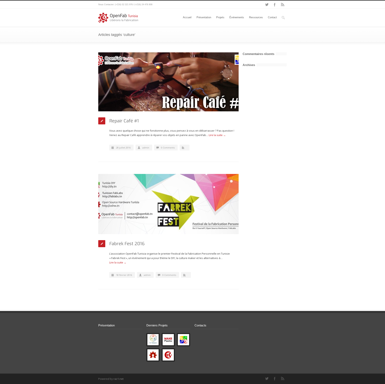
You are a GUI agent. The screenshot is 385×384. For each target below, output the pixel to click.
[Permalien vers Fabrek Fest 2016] (168, 204)
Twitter (267, 5)
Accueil (187, 17)
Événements (236, 17)
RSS (283, 5)
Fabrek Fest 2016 (127, 244)
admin (145, 147)
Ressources (256, 17)
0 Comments (168, 147)
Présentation (204, 17)
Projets (220, 17)
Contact (272, 17)
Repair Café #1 (124, 121)
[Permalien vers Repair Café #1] (168, 81)
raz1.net (118, 379)
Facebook (275, 5)
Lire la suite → (217, 135)
